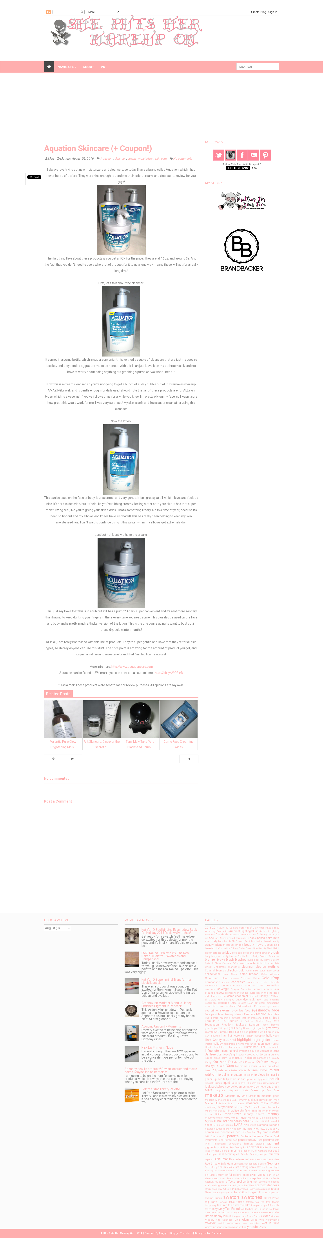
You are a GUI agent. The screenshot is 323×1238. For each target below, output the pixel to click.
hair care (234, 1035)
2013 (208, 927)
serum (222, 1167)
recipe (263, 1154)
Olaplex (251, 1132)
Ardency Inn (264, 934)
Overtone (216, 1136)
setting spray (248, 1167)
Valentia (228, 1216)
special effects (225, 1181)
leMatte (242, 1070)
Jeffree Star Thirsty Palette (161, 1089)
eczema (274, 999)
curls (252, 992)
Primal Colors (219, 1150)
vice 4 (259, 1216)
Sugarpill (255, 1192)
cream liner (271, 989)
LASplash (217, 1070)
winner (221, 1227)
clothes (261, 966)
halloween (272, 1035)
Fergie (214, 1018)
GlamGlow (211, 1032)
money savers (254, 1114)
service (230, 1167)
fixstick (267, 1018)
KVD (259, 1062)
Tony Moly (218, 1209)
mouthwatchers (214, 1117)
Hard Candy (213, 1040)
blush (274, 952)
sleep (215, 1178)
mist (268, 1110)
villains (275, 1216)
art (217, 938)
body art (216, 956)
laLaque (269, 1066)
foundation (212, 1024)
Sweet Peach (271, 1198)
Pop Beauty (236, 1147)
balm (269, 938)
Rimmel (243, 1159)
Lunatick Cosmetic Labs (258, 1086)
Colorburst (211, 978)
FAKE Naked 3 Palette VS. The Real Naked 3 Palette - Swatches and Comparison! (165, 956)
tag (207, 1201)
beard (267, 941)
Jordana (264, 1054)
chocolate (273, 963)
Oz (223, 1136)
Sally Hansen (229, 1163)
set (237, 1167)
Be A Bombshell (254, 941)
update (274, 1212)
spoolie (275, 1181)
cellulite (251, 963)
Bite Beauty (259, 948)
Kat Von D (221, 1062)
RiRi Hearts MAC (259, 1159)
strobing (265, 1189)
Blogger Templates (181, 1233)
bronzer (210, 959)
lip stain (231, 1079)
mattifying (210, 1107)
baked (261, 938)
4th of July (251, 927)
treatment (210, 1212)
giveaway (272, 1028)
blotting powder (261, 952)
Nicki (226, 1128)
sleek (208, 1178)
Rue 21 (209, 1163)
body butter (229, 956)
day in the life (264, 992)
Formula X (235, 1021)
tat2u (232, 1202)
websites (254, 1223)
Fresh (265, 1024)
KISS (241, 1062)
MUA (227, 1117)
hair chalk (247, 1035)
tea (257, 1202)
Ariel (211, 938)
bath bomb (224, 941)
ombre (267, 1132)
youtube (253, 1227)
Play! (226, 1147)
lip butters (236, 1074)
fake (220, 1014)
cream (132, 158)
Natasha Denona (268, 1124)
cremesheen (232, 992)
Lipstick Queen (213, 1083)
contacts (225, 985)
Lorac (230, 1086)
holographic (230, 1043)
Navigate (66, 67)
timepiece (256, 1205)
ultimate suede (259, 1212)
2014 (215, 927)
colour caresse (230, 978)
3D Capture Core (234, 927)
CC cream (238, 963)
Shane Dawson (226, 1170)
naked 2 (274, 1121)
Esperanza (211, 1003)
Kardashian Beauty (268, 1058)
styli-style (224, 1192)
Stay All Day (224, 1189)
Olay (258, 1132)
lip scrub (219, 1079)
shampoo (211, 1170)
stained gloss (235, 1185)
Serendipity (211, 1167)
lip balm (223, 1074)
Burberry (265, 959)
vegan (237, 1216)
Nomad (241, 1128)
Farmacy (249, 1014)
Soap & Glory (264, 1178)
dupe (238, 999)
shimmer (241, 1170)
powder (254, 1147)
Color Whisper (270, 974)
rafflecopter (211, 1154)
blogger (247, 952)
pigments (211, 1147)
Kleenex (249, 1062)
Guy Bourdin (212, 1035)
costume (210, 989)
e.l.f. (252, 999)
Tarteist (223, 1202)
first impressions (252, 1018)
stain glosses (219, 1185)
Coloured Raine (250, 978)
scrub (255, 1163)
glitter (253, 1031)
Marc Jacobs (236, 1103)
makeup (214, 1095)
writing (243, 1227)
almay (275, 927)
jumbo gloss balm (216, 1058)
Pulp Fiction (243, 1150)
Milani (208, 1110)
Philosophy (220, 1143)
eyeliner (225, 1010)
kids (234, 1062)
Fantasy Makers (234, 1014)
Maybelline (225, 1107)
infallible (274, 1047)
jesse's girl (230, 1054)
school (248, 1163)
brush (230, 959)
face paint (211, 1014)
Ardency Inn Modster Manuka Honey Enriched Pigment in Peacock (167, 1004)
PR (103, 67)
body (207, 956)
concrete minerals (268, 982)
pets (276, 1140)
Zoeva (262, 1227)
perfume (268, 1139)
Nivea (233, 1128)
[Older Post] (189, 759)
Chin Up (262, 963)
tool (243, 1209)
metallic (256, 1107)
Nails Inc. (255, 1121)
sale (217, 1163)
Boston (263, 956)
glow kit (262, 1032)
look (207, 1086)
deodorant (241, 996)
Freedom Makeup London (240, 1024)
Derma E (254, 996)
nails (246, 1121)
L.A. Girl (219, 1066)
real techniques (229, 1154)
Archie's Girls (248, 934)
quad (276, 1150)
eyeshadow (261, 1010)
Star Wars (249, 1185)
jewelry (242, 1054)
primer (232, 1150)
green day (273, 1032)
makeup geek (270, 1095)
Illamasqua (235, 1047)
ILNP (263, 1047)
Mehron (238, 1107)
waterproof (234, 1223)
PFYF (208, 1143)
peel (235, 1140)
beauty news (253, 944)
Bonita (241, 956)
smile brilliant (240, 1178)
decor (223, 996)
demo (230, 996)
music (243, 1117)
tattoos (250, 1202)
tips (265, 1205)
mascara (252, 1103)
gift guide (259, 1028)
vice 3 (252, 1216)
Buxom (275, 959)
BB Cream (237, 941)
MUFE (234, 1117)
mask (264, 1103)
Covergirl (223, 989)
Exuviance (260, 1006)
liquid (226, 1082)
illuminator (251, 1047)
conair (225, 982)
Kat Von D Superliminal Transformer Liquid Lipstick (166, 981)
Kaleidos (250, 1057)
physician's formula (241, 1143)
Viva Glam (242, 1219)
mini (255, 1110)
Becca (269, 944)
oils (244, 1132)
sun (264, 1192)
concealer (238, 982)
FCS (207, 1018)
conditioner (211, 985)
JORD (255, 1054)
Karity (208, 1062)
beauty (275, 941)
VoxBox (210, 1223)
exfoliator (260, 1003)
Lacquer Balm (256, 1066)
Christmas (220, 967)
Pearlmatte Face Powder (218, 1140)
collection (231, 970)
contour (250, 985)
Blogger (163, 1233)
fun (220, 1028)
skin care (161, 158)
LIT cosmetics (254, 1083)
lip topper (251, 1079)
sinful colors (233, 1174)
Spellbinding (244, 1181)
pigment (273, 1143)
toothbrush (251, 1209)
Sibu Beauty (216, 1175)
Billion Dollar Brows (242, 948)
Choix (208, 967)
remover (274, 1154)
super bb (274, 1192)
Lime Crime (259, 1070)
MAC (208, 1090)
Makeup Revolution (260, 1099)
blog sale (237, 952)
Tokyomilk (273, 1205)
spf (255, 1181)
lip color (248, 1074)
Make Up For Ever (265, 1090)
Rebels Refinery (250, 1154)
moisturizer (146, 158)
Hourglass (263, 1043)
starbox (260, 1185)
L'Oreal (229, 1066)
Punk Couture (259, 1150)
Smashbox (225, 1178)
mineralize (219, 1110)
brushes (240, 959)
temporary (210, 1205)
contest (238, 985)
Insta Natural (229, 1050)
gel (226, 1028)
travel (276, 1209)
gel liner (234, 1028)
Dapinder (217, 1233)
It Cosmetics (264, 1051)
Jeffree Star (214, 1054)
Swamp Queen (213, 1198)
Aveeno (224, 938)
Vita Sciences (224, 1219)
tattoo (240, 1201)
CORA (260, 985)
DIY (271, 996)
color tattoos (249, 974)
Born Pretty (252, 956)
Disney (263, 996)
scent (240, 1163)
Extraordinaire (245, 1006)
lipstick (273, 1079)
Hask (226, 1040)
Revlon (233, 1159)
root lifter (274, 1159)
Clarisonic (234, 967)
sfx (259, 1167)
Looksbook (218, 1086)
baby (253, 938)
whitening (210, 1227)
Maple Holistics (215, 1103)
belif (276, 945)
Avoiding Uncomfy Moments (161, 1026)
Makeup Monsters (215, 1100)
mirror (261, 1110)
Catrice (226, 963)
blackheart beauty (215, 952)
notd (249, 1128)
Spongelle (264, 1181)
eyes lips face (241, 1010)
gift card (246, 1028)
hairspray (259, 1035)
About (88, 67)
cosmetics (272, 985)
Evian (250, 1003)
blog (228, 952)
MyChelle (210, 1121)
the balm (233, 1205)
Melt (247, 1107)
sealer (263, 1163)
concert (251, 982)
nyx (262, 1128)
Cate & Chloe (213, 963)
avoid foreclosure (239, 938)
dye (245, 999)
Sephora (273, 1163)
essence (223, 1002)
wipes (228, 1227)
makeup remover (237, 1100)
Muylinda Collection (259, 1117)
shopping (264, 1170)
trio (218, 1212)
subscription (239, 1192)
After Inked (265, 927)
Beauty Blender (215, 944)
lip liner (270, 1074)
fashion (261, 1014)
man (276, 1100)
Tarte (214, 1201)
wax (245, 1223)
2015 (222, 927)
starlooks (272, 1185)
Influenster (212, 1050)
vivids (254, 1219)
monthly (273, 1114)
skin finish (273, 1175)
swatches (251, 1197)
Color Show (230, 974)
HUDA (274, 1043)
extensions (273, 1003)
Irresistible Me (247, 1051)
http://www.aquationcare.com (132, 666)
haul (233, 1040)
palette (233, 1136)
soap (252, 1178)
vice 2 (244, 1216)
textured (222, 1205)
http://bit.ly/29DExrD (169, 673)
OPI (207, 1136)
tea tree (265, 1202)
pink (220, 1147)
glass (245, 1032)
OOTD (275, 1132)
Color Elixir (252, 970)
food (276, 1017)
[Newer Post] (53, 759)
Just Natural (236, 1058)
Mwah (275, 1117)
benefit (209, 948)
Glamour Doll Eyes (229, 1031)
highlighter (261, 1039)
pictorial (260, 1143)
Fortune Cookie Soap (258, 1021)
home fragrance (247, 1043)
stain (208, 1185)
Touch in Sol (265, 1209)
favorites (273, 1014)
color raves (265, 970)
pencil (242, 1139)
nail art (222, 1121)
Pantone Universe (252, 1136)
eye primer (211, 1010)
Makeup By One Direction (242, 1095)
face (275, 1010)
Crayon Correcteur (241, 989)
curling (244, 992)
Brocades (274, 956)
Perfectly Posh (254, 1140)
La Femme (241, 1066)
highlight (244, 1039)
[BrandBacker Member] (242, 250)
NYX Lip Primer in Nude (157, 1047)
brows (221, 959)
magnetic (220, 1090)
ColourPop (270, 978)
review (220, 1158)
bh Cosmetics (222, 948)
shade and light (270, 1167)
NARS (238, 1124)
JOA (249, 1054)
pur (270, 1150)
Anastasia (222, 934)
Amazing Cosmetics (216, 931)
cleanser (120, 158)
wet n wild (270, 1223)
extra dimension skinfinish (220, 1006)
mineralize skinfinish (239, 1110)
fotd (276, 1021)
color (242, 970)
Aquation (107, 158)
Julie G (275, 1054)
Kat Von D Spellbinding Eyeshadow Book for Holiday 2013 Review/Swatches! (169, 931)
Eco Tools (262, 999)
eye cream (273, 1006)
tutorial (225, 1212)
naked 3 (210, 1124)
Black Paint (273, 948)
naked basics (225, 1125)
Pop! (245, 1147)
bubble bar (253, 959)
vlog (261, 1219)
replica (208, 1159)
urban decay (213, 1216)
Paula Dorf (272, 1136)
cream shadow (214, 992)
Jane (276, 1051)
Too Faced (232, 1209)
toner (208, 1209)
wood (235, 1227)
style (215, 1192)
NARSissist (250, 1125)
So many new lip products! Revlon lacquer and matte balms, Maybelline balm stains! (161, 1070)
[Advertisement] (161, 108)
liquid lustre (238, 1083)
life (248, 1070)
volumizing (272, 1219)
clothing (273, 966)
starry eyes (211, 1189)
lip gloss (259, 1074)
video (266, 1216)
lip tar (241, 1079)
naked (265, 1121)
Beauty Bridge (234, 945)
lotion (238, 1086)
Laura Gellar (230, 1070)
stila (234, 1188)
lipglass (262, 1079)
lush (276, 1086)
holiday (218, 1043)
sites (246, 1174)
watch (221, 1223)
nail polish (235, 1121)
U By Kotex (237, 1212)
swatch (231, 1197)
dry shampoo (226, 999)
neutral (218, 1128)
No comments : (183, 158)
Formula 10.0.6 (215, 1021)
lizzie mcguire (271, 1083)
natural (209, 1128)
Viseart (209, 1219)
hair (224, 1035)
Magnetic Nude (238, 1090)
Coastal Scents (214, 970)
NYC (256, 1128)
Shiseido (253, 1170)
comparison (212, 982)
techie (275, 1202)
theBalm (245, 1205)
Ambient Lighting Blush (243, 931)
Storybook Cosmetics (249, 1189)
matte (274, 1103)
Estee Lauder (238, 1003)
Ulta (247, 1212)
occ (238, 1132)
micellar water (270, 1107)
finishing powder (230, 1018)
